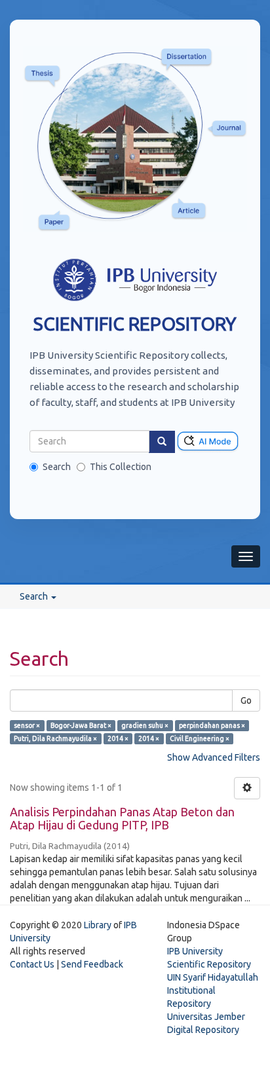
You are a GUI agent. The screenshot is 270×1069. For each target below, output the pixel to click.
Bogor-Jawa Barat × (80, 725)
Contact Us (32, 964)
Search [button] (35, 596)
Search (57, 467)
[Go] (162, 442)
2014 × (117, 738)
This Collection (120, 467)
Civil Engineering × (199, 738)
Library (97, 925)
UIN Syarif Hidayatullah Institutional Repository (212, 990)
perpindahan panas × (212, 725)
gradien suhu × (144, 725)
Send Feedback (92, 964)
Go (246, 700)
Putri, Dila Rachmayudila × (55, 738)
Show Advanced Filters (213, 757)
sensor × (27, 725)
